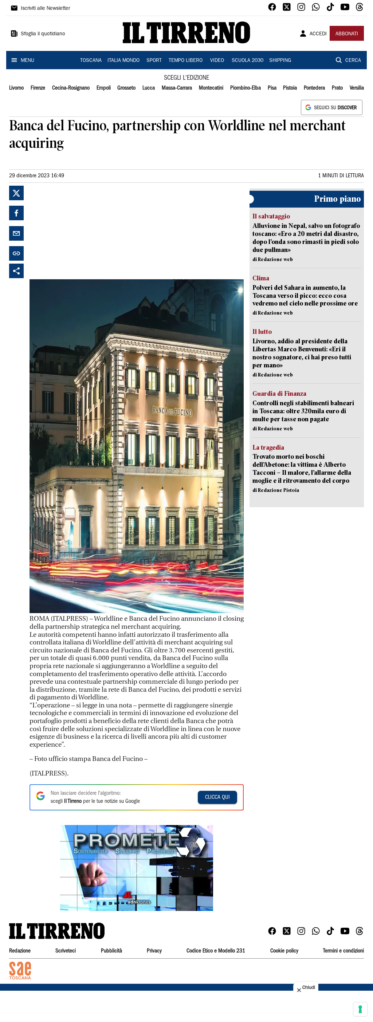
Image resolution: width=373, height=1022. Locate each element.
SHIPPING (280, 60)
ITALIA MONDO (123, 60)
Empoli (104, 88)
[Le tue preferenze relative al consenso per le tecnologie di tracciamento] (360, 1009)
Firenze (38, 88)
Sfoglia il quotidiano (43, 34)
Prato (337, 88)
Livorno (16, 88)
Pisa (272, 88)
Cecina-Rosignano (71, 88)
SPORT (154, 60)
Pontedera (314, 88)
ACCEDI (318, 34)
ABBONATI (346, 34)
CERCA (353, 60)
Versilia (357, 88)
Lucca (148, 88)
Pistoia (290, 88)
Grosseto (126, 88)
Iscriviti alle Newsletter (45, 8)
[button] (136, 868)
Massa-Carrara (177, 88)
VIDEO (217, 60)
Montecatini (211, 88)
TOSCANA (91, 60)
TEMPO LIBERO (186, 60)
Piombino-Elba (245, 88)
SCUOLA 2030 (247, 60)
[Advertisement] (84, 231)
